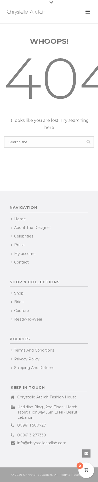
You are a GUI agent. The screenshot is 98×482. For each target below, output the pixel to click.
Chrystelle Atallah (37, 475)
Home (20, 219)
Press (19, 244)
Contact (21, 262)
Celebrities (23, 236)
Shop (19, 293)
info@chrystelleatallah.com (41, 443)
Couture (21, 310)
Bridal (19, 301)
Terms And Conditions (34, 350)
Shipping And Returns (34, 367)
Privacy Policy (26, 359)
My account (25, 253)
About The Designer (32, 227)
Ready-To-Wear (28, 319)
